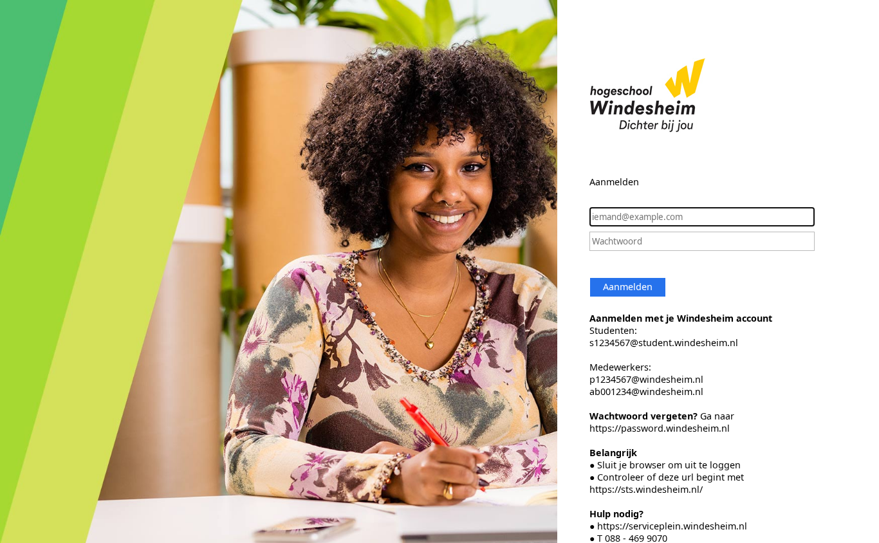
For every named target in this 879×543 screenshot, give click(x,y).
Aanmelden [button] (627, 287)
